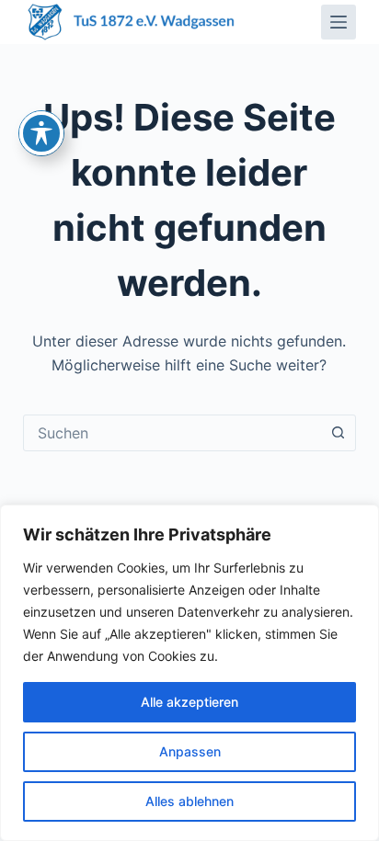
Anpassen (190, 751)
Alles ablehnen (189, 801)
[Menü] (338, 22)
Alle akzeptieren (189, 702)
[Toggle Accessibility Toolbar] (41, 133)
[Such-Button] (337, 432)
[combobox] (172, 433)
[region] (189, 673)
